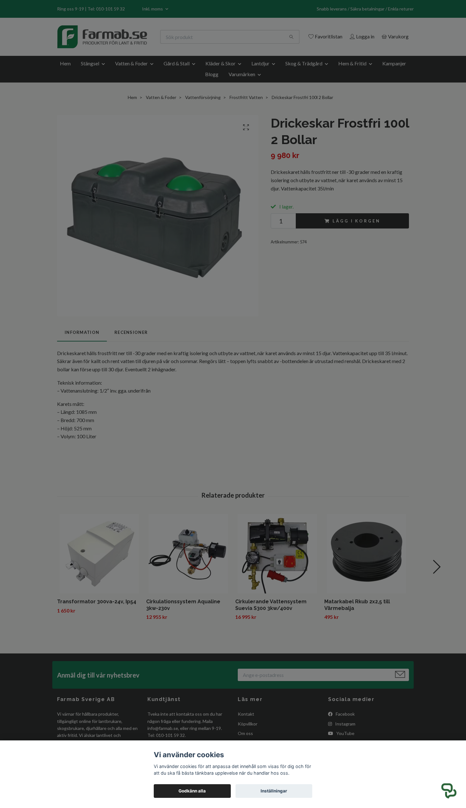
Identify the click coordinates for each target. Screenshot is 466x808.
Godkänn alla (192, 790)
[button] (448, 790)
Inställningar (274, 790)
